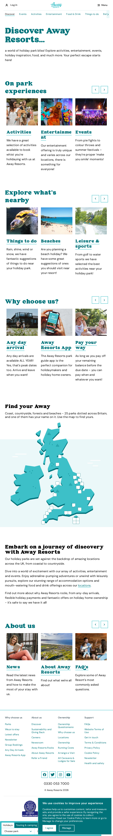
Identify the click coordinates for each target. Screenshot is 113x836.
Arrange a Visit (66, 753)
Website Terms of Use (94, 731)
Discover (10, 14)
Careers (35, 737)
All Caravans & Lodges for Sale (66, 760)
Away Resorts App (15, 755)
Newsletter (11, 739)
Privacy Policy (92, 747)
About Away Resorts (42, 753)
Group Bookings (14, 744)
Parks (8, 724)
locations (84, 585)
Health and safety (94, 763)
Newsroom (37, 742)
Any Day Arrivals (14, 750)
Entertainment (54, 14)
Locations (63, 737)
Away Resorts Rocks (42, 747)
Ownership (64, 742)
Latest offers (12, 734)
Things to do (92, 14)
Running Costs (66, 747)
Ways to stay (12, 729)
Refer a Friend (39, 758)
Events (23, 14)
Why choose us (66, 732)
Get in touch (91, 737)
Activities (36, 14)
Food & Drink (73, 14)
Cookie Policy (91, 753)
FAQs (87, 724)
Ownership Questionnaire (66, 726)
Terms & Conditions (95, 742)
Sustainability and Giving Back (41, 731)
